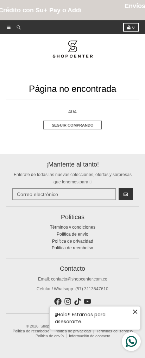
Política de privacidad (73, 331)
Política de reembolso (31, 331)
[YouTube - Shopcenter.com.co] (87, 301)
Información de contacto (89, 336)
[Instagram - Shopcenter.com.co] (67, 301)
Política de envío (50, 336)
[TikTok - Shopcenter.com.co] (77, 301)
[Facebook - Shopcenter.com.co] (58, 301)
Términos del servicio (114, 331)
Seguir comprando (73, 125)
